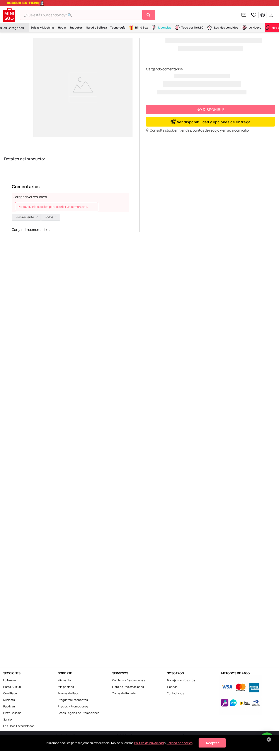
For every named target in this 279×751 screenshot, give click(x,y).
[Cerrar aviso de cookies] (268, 739)
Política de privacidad (149, 743)
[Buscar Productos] (149, 15)
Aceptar (212, 743)
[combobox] (87, 15)
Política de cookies (179, 743)
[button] (210, 122)
